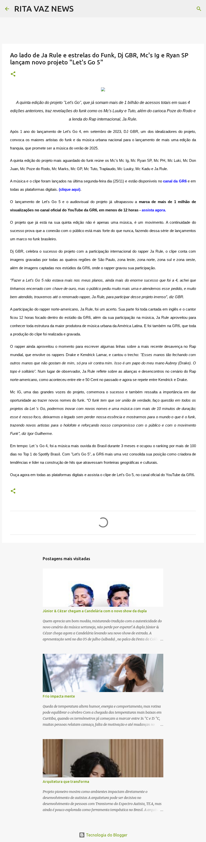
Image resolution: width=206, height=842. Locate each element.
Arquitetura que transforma (66, 782)
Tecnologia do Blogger (106, 835)
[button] (13, 74)
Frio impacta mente (59, 696)
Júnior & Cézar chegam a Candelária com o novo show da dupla (95, 611)
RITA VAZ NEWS (44, 8)
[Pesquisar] (81, 9)
